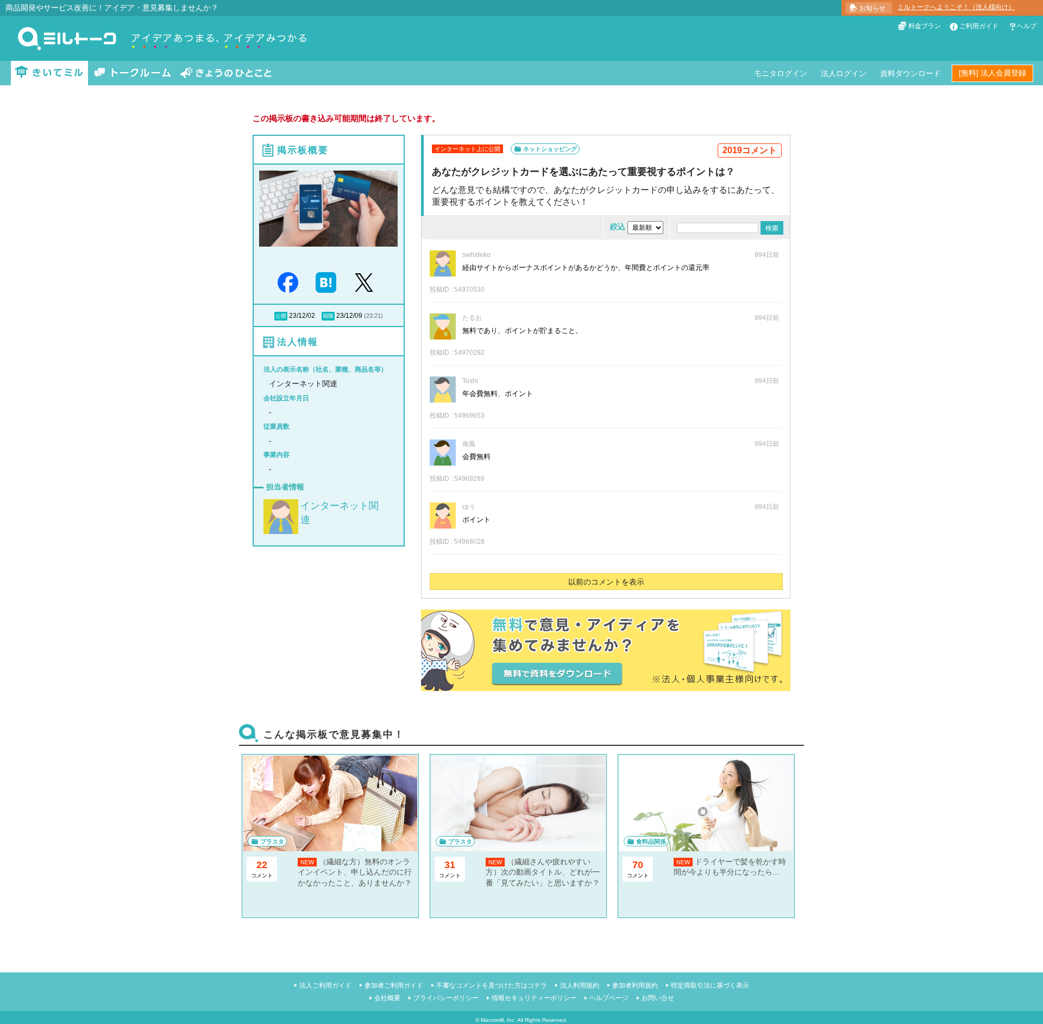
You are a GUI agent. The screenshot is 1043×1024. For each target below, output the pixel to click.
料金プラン (924, 26)
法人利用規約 (579, 985)
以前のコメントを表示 (606, 581)
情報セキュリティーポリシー (534, 998)
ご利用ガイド (978, 26)
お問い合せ (658, 998)
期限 (328, 316)
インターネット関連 (339, 512)
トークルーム (132, 73)
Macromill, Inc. (498, 1020)
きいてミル (49, 73)
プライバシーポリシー (446, 998)
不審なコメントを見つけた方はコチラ (491, 985)
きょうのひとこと (226, 73)
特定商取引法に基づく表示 (710, 985)
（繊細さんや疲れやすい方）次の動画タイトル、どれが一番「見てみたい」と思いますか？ (543, 872)
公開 (280, 316)
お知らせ (872, 8)
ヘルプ (1026, 26)
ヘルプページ (609, 998)
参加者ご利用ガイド (394, 985)
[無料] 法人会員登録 (992, 72)
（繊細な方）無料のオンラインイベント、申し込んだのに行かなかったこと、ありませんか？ (355, 872)
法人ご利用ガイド (325, 985)
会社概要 (387, 998)
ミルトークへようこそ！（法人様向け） (956, 7)
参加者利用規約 (635, 985)
